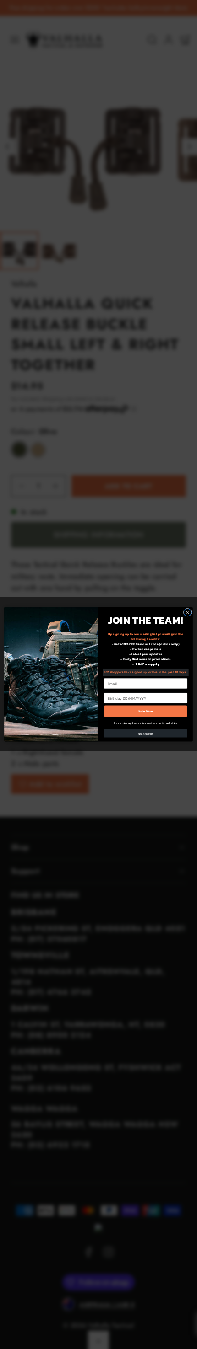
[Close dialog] (187, 612)
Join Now (146, 711)
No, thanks (145, 733)
